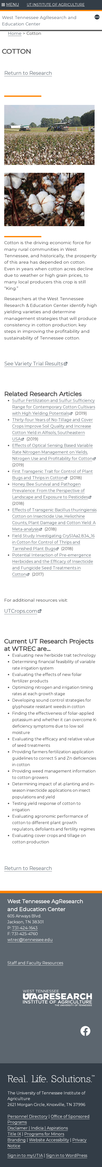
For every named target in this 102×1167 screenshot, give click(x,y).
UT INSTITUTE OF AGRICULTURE (56, 4)
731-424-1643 (25, 928)
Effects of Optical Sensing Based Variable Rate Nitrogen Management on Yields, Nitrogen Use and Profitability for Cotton (52, 452)
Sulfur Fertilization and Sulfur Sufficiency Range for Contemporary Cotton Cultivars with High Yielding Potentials (53, 407)
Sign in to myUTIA (25, 1155)
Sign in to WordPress (66, 1155)
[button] (10, 5)
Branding (16, 1140)
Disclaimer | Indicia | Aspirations (37, 1128)
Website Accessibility (49, 1140)
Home (15, 33)
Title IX (14, 1134)
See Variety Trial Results (33, 364)
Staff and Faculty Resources (35, 963)
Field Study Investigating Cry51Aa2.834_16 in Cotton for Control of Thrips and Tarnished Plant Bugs (53, 542)
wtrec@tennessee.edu (30, 939)
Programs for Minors (44, 1134)
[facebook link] (85, 1031)
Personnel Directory (27, 1116)
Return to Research (28, 73)
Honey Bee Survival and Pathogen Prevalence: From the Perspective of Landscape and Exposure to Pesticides (50, 490)
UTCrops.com (20, 611)
